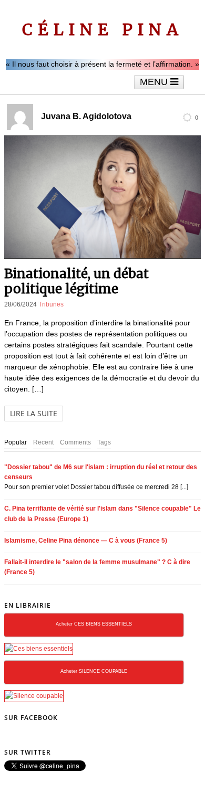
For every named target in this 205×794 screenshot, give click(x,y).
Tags (104, 442)
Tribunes (51, 304)
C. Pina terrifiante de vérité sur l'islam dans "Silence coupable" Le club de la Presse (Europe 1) (102, 513)
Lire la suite (33, 413)
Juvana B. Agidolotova (86, 116)
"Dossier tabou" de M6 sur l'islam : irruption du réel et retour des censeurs (100, 472)
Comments (75, 442)
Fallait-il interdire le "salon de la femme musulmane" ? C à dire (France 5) (97, 567)
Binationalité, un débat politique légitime (76, 281)
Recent (43, 442)
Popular (15, 442)
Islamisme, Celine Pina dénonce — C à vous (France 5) (85, 540)
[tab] (15, 443)
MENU (155, 82)
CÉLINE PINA (102, 29)
